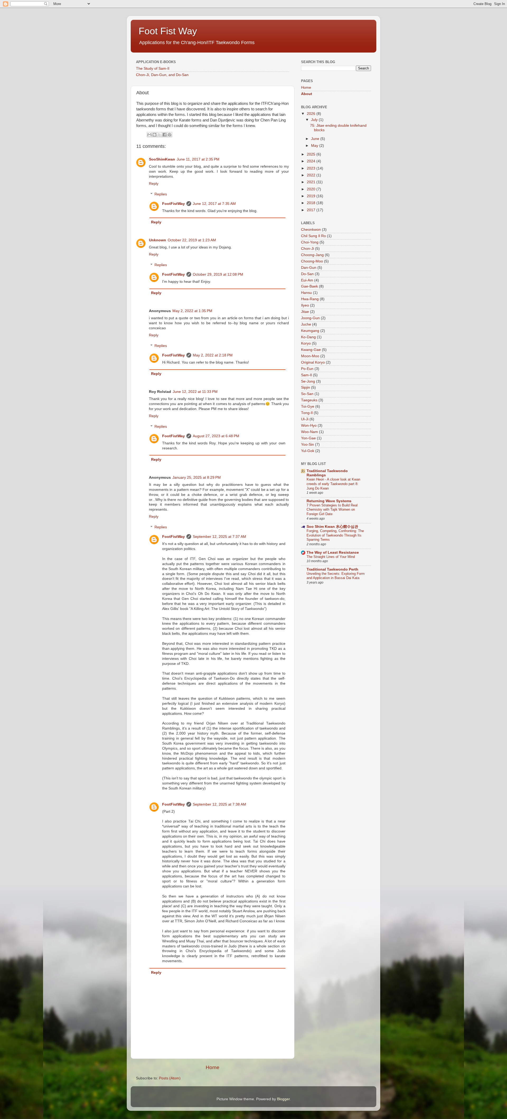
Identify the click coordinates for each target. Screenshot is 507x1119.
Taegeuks (309, 400)
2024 (311, 161)
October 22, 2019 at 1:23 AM (192, 240)
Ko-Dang (308, 337)
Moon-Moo (310, 356)
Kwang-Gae (311, 350)
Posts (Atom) (170, 1078)
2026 (311, 114)
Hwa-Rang (310, 299)
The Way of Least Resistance (333, 552)
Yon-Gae (308, 438)
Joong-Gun (310, 318)
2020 (311, 189)
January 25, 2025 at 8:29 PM (196, 477)
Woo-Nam (309, 432)
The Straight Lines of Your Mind (331, 557)
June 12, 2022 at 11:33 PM (195, 392)
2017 (311, 210)
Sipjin (305, 387)
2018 (311, 203)
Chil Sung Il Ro (313, 236)
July (315, 120)
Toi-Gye (307, 406)
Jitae (305, 312)
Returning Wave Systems (329, 501)
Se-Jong (308, 381)
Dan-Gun (308, 268)
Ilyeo (305, 305)
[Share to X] (159, 134)
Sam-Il (306, 375)
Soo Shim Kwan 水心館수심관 (332, 527)
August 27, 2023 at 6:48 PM (216, 436)
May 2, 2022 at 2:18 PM (213, 355)
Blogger (283, 1099)
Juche (306, 324)
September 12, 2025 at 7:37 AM (219, 537)
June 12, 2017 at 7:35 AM (214, 204)
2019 (311, 196)
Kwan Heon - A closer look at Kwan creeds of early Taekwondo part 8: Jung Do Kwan (333, 483)
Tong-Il (307, 413)
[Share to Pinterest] (169, 134)
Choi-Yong (309, 242)
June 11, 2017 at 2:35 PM (198, 159)
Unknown (157, 240)
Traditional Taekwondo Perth (332, 569)
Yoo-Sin (307, 444)
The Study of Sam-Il (152, 68)
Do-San (307, 274)
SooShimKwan (162, 159)
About (306, 94)
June (315, 139)
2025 (311, 154)
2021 (311, 182)
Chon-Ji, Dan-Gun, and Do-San (162, 75)
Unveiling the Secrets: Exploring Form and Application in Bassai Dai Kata (336, 576)
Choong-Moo (312, 261)
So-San (307, 394)
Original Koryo (313, 362)
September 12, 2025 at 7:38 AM (219, 804)
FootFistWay (173, 204)
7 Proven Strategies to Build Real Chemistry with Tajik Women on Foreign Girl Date (332, 509)
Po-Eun (307, 369)
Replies (160, 194)
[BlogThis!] (154, 134)
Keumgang (310, 331)
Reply (153, 184)
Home (212, 1067)
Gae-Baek (309, 286)
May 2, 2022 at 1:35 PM (192, 311)
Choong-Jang (312, 255)
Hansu (306, 293)
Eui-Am (307, 280)
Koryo (306, 343)
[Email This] (149, 134)
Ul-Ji (304, 419)
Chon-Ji (307, 249)
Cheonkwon (311, 230)
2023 (311, 168)
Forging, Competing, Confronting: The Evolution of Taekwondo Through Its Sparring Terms (335, 535)
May (315, 146)
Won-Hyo (309, 425)
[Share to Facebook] (164, 134)
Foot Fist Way (168, 31)
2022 (311, 175)
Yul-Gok (307, 451)
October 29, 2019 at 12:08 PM (218, 274)
